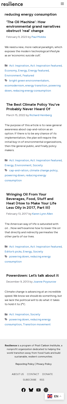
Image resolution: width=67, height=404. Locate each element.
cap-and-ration (18, 170)
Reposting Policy (24, 363)
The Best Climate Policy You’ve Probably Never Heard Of (33, 106)
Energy (22, 70)
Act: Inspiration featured (46, 65)
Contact (33, 374)
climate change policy (43, 170)
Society (38, 165)
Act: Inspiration (19, 65)
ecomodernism (14, 85)
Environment (13, 75)
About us (18, 374)
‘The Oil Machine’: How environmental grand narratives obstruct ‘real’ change (33, 26)
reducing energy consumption (32, 90)
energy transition (36, 85)
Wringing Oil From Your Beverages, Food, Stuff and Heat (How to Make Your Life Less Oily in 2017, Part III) (31, 201)
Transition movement (37, 324)
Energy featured (38, 70)
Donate (47, 374)
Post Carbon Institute (47, 345)
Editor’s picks (13, 251)
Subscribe (29, 379)
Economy (11, 70)
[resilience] (12, 3)
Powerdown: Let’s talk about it (32, 275)
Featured (28, 75)
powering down (14, 175)
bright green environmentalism (29, 80)
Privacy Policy (44, 363)
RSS (42, 379)
